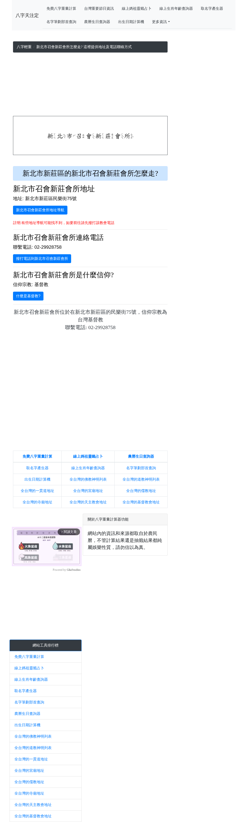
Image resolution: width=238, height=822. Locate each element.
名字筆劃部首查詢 (61, 22)
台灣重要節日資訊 (99, 8)
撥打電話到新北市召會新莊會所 (42, 259)
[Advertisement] (90, 85)
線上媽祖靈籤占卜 (137, 8)
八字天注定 (27, 15)
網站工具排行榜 (46, 645)
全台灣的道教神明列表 (141, 479)
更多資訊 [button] (159, 22)
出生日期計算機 (131, 22)
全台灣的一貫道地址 (37, 491)
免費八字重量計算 (61, 8)
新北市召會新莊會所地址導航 (40, 210)
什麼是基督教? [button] (28, 296)
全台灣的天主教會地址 (88, 502)
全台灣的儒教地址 (141, 491)
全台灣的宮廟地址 (88, 491)
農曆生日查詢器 (97, 22)
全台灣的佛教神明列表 (88, 479)
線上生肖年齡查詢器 (176, 8)
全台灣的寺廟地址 (37, 502)
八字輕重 (24, 47)
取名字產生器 (212, 8)
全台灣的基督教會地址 (141, 502)
